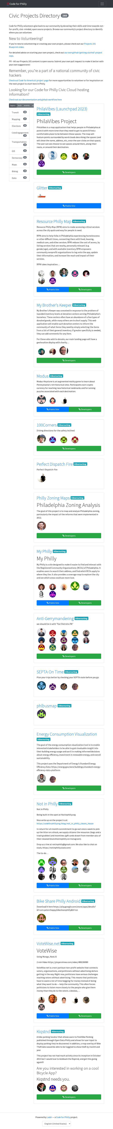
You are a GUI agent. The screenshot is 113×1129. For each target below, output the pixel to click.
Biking (19, 171)
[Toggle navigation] (102, 4)
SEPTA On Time (50, 672)
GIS (19, 151)
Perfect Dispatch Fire (55, 464)
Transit (19, 112)
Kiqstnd (43, 1031)
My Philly (44, 551)
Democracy (19, 157)
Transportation (19, 143)
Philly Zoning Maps (53, 498)
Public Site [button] (70, 205)
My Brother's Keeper (54, 305)
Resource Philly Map (54, 221)
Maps (19, 164)
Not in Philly (47, 804)
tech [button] (19, 105)
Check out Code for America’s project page (29, 80)
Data (19, 177)
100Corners (47, 425)
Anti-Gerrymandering (55, 618)
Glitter (42, 188)
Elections (19, 125)
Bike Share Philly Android (58, 901)
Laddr (49, 1117)
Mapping (19, 119)
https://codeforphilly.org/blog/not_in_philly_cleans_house (65, 823)
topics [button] (12, 105)
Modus (43, 376)
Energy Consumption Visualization (67, 734)
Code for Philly (18, 3)
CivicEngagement (20, 133)
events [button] (27, 105)
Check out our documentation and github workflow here (35, 99)
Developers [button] (70, 172)
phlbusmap (47, 706)
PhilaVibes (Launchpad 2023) (62, 109)
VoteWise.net (48, 943)
